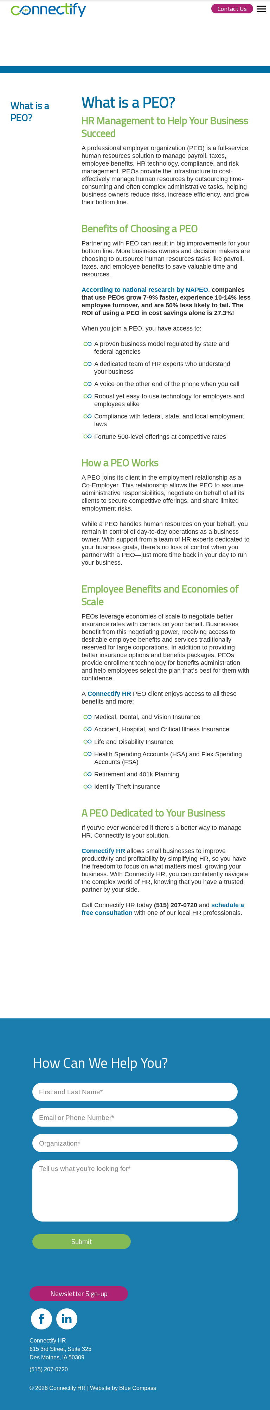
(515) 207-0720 (49, 1369)
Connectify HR (110, 693)
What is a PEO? (30, 111)
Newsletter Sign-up (79, 1293)
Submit (81, 1241)
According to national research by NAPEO (145, 289)
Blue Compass (137, 1388)
